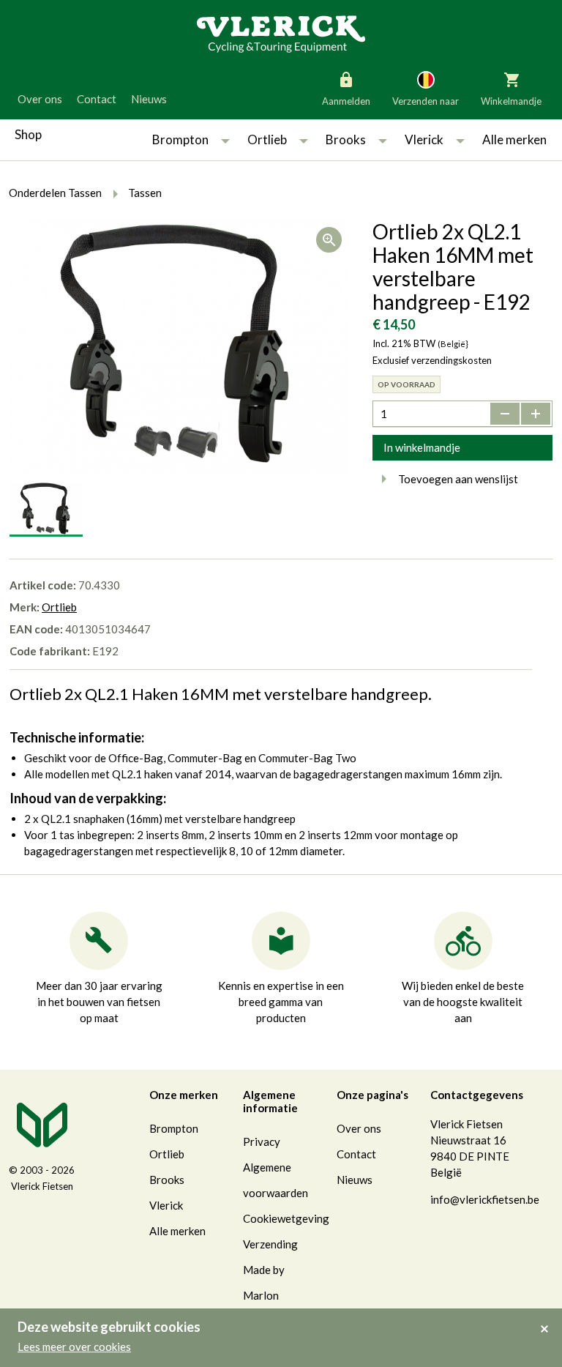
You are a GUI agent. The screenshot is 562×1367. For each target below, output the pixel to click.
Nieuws (149, 98)
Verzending (270, 1244)
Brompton (180, 139)
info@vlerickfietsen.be (484, 1199)
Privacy (261, 1141)
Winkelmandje (511, 101)
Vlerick (424, 139)
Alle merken (514, 139)
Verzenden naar (425, 101)
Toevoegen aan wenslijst (458, 478)
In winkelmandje (421, 447)
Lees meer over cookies (74, 1346)
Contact (96, 98)
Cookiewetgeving (286, 1218)
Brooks (346, 139)
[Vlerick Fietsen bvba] (281, 33)
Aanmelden (346, 101)
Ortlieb (267, 139)
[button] (225, 139)
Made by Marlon (264, 1282)
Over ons (40, 98)
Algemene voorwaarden (275, 1180)
